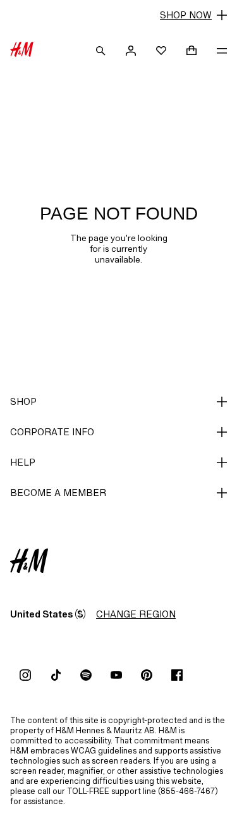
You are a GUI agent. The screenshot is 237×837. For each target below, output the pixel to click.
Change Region (136, 614)
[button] (118, 15)
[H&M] (21, 50)
